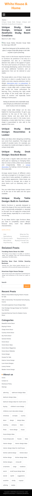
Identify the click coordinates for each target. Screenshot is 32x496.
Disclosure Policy (7, 384)
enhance (14, 425)
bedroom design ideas (9, 397)
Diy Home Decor (6, 335)
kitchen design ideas (21, 457)
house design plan (8, 439)
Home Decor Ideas (7, 345)
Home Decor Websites (8, 351)
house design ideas (8, 434)
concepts (14, 415)
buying (5, 406)
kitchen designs (7, 462)
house (22, 429)
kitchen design (7, 457)
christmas (6, 415)
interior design (7, 443)
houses (19, 439)
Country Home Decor (8, 332)
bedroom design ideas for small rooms (14, 402)
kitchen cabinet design (9, 453)
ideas (26, 439)
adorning (6, 392)
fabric (21, 425)
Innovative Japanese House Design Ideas (14, 305)
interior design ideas (21, 443)
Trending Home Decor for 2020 (13, 251)
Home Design (6, 354)
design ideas (21, 420)
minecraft (18, 462)
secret (5, 471)
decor (4, 420)
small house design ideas (17, 471)
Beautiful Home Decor (8, 323)
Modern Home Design (8, 369)
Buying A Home (6, 326)
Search (4, 282)
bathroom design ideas (19, 392)
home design (13, 429)
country (23, 415)
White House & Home (16, 6)
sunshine (5, 480)
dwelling (5, 425)
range (14, 466)
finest (4, 429)
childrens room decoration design (13, 411)
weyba (13, 485)
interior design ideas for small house (14, 448)
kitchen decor (24, 453)
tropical (21, 480)
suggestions (21, 476)
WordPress (26, 493)
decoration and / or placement (17, 83)
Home (3, 377)
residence (22, 466)
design (12, 420)
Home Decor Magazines (9, 348)
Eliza (13, 39)
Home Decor (5, 342)
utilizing (5, 485)
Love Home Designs (7, 363)
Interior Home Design (8, 360)
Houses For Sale (6, 357)
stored (5, 476)
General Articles (6, 229)
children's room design (17, 406)
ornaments (6, 466)
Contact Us (5, 381)
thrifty (13, 480)
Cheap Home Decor (7, 329)
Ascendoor (13, 493)
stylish (12, 476)
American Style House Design (12, 271)
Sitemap (4, 387)
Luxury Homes (6, 366)
